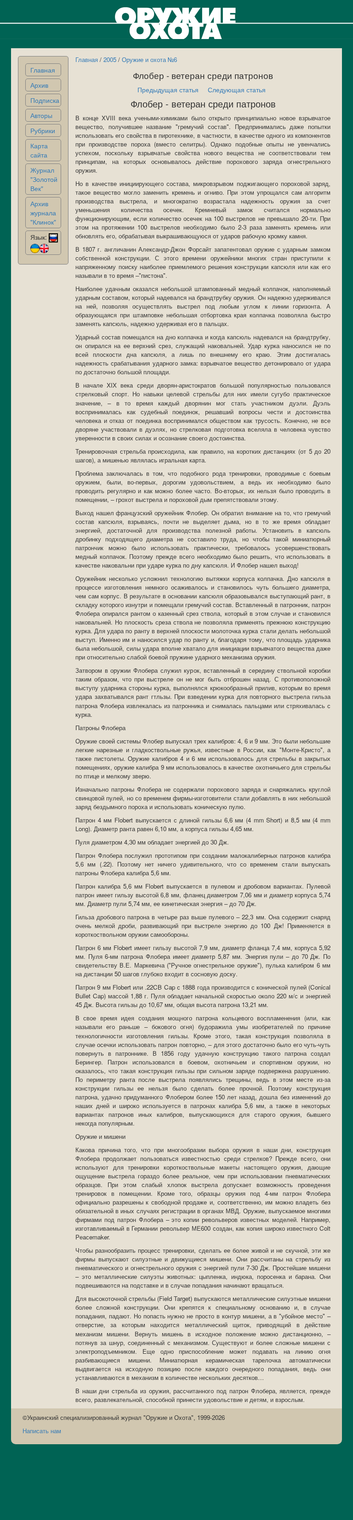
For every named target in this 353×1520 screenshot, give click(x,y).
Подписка (44, 100)
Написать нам (42, 1430)
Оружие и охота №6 (149, 59)
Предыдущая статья (168, 89)
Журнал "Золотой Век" (43, 179)
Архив (39, 85)
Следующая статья (237, 89)
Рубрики (42, 130)
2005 (109, 59)
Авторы (41, 115)
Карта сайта (39, 150)
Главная (42, 69)
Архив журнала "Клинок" (43, 212)
